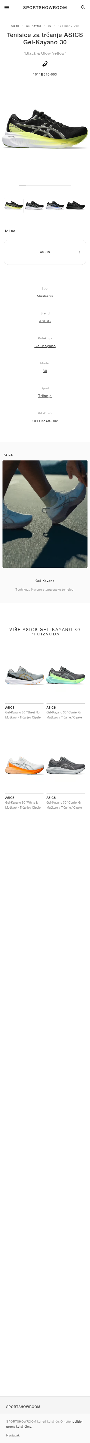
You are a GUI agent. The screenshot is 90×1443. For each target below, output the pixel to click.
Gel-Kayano (34, 25)
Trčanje (45, 396)
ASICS (45, 321)
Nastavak (13, 1435)
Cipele (15, 25)
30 (50, 25)
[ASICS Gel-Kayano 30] (14, 205)
